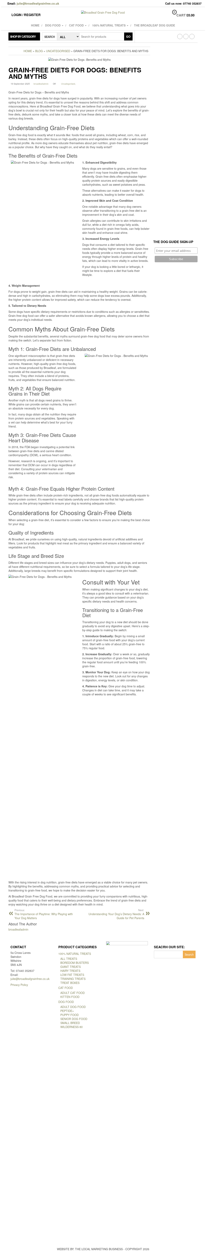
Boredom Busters (74, 963)
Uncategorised (68, 83)
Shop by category (23, 36)
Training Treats (72, 979)
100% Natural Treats (109, 25)
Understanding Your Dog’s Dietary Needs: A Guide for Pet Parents (116, 914)
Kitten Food (69, 997)
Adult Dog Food (73, 1007)
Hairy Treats (70, 971)
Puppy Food (69, 1015)
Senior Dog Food (73, 1019)
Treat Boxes (69, 983)
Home (35, 25)
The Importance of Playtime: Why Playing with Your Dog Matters (43, 914)
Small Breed (70, 1023)
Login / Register (26, 14)
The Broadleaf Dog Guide (154, 25)
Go (128, 36)
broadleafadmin (41, 83)
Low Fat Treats (72, 975)
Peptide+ (67, 1011)
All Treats (68, 959)
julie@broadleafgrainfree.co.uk (38, 3)
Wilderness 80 (71, 1027)
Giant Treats (70, 967)
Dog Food (53, 25)
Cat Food (76, 25)
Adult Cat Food (72, 993)
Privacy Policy (19, 985)
